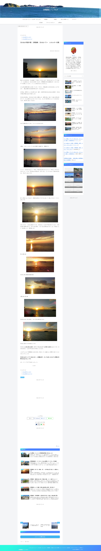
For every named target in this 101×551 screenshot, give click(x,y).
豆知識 (52, 547)
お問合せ (81, 547)
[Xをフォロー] (39, 424)
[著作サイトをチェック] (36, 424)
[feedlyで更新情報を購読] (41, 424)
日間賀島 (23, 377)
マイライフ (64, 547)
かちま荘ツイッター (27, 37)
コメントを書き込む (40, 536)
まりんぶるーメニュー (33, 547)
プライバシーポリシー (74, 547)
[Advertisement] (40, 30)
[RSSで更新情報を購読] (44, 424)
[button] (82, 76)
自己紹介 (68, 547)
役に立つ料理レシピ (58, 547)
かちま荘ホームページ (27, 39)
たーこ (73, 55)
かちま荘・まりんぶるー (42, 547)
